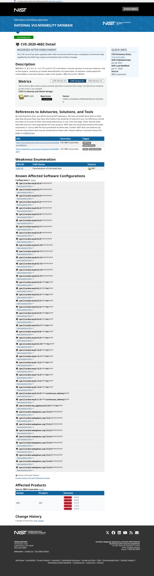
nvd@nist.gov (28, 133)
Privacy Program (43, 560)
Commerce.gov (78, 563)
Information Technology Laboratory (31, 19)
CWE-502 (19, 168)
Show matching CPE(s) (24, 186)
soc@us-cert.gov (133, 547)
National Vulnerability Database (43, 25)
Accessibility (30, 560)
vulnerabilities (24, 37)
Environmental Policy (111, 560)
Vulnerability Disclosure (71, 560)
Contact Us (29, 551)
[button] (130, 9)
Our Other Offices (42, 551)
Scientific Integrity (127, 560)
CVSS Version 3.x (77, 81)
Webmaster (18, 551)
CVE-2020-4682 (118, 57)
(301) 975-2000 (20, 547)
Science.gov (90, 563)
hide (33, 180)
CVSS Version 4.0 (59, 81)
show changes (39, 521)
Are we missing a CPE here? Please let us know (32, 478)
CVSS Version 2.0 (95, 81)
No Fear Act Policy (88, 560)
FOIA (99, 560)
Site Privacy (20, 560)
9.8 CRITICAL (46, 99)
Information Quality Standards (59, 563)
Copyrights (56, 560)
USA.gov (100, 563)
